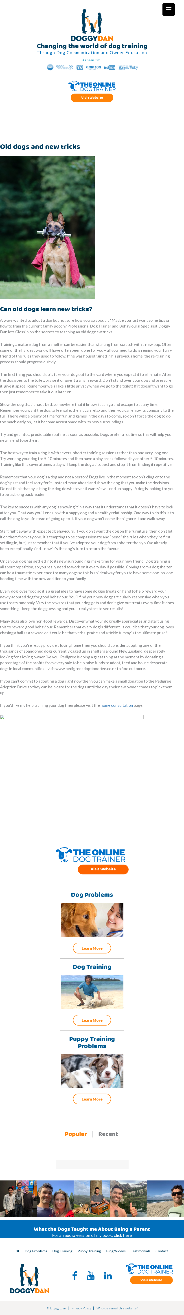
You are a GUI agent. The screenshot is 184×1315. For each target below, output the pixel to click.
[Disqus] (87, 784)
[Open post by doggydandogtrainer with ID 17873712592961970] (55, 1198)
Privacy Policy (81, 1308)
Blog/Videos (116, 1251)
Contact (162, 1251)
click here (123, 1235)
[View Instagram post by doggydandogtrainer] (32, 1213)
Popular (76, 1134)
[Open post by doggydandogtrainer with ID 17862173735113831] (92, 1198)
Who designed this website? (117, 1308)
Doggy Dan (92, 25)
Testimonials (140, 1251)
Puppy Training (89, 1251)
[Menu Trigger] (168, 9)
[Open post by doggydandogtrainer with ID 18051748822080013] (165, 1198)
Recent (108, 1134)
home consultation (117, 705)
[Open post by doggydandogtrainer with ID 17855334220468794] (128, 1198)
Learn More (92, 948)
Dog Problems (36, 1251)
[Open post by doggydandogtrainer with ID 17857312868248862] (18, 1198)
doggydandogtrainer (18, 1184)
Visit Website (92, 98)
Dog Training (62, 1251)
